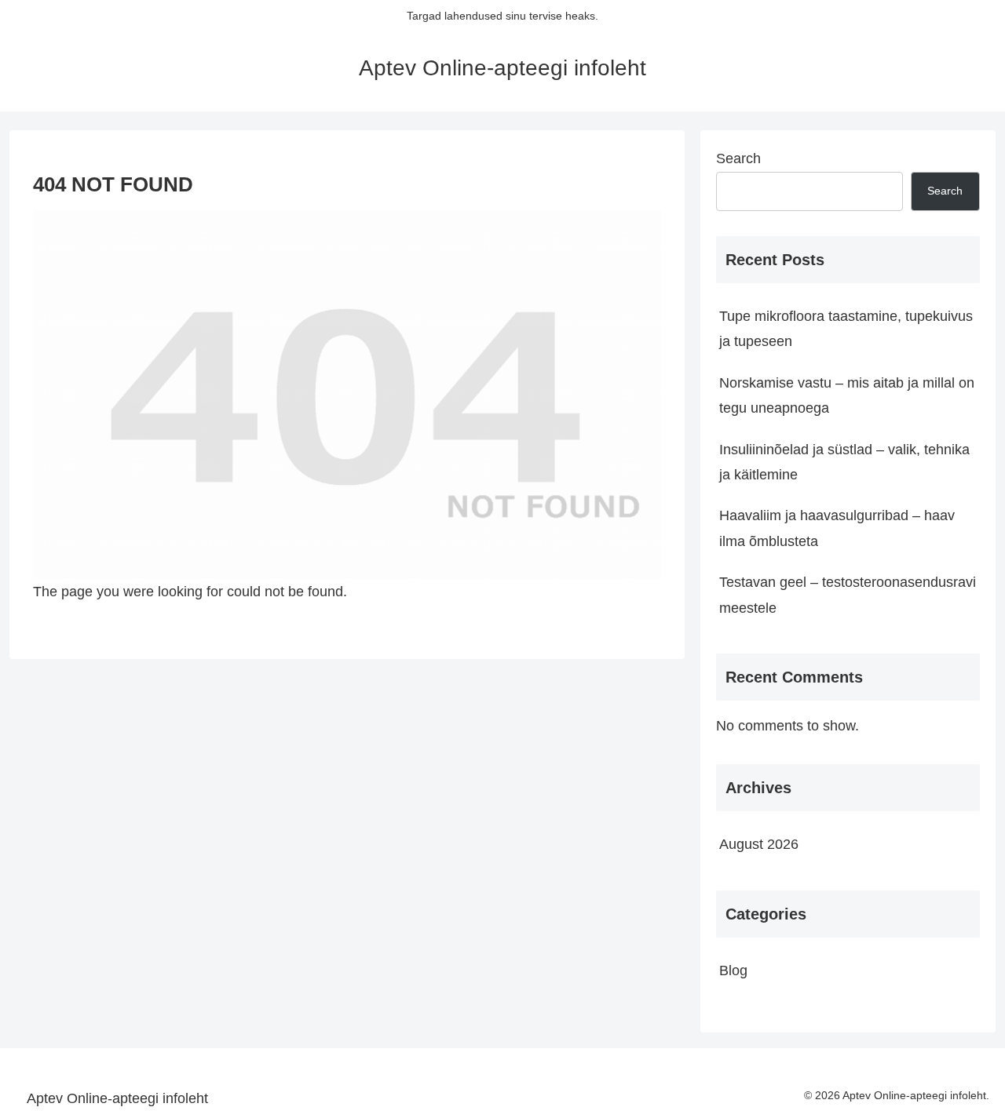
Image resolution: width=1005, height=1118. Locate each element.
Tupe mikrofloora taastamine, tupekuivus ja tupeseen (846, 328)
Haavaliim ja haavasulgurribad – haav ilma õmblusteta (837, 528)
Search (738, 158)
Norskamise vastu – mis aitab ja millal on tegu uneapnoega (846, 395)
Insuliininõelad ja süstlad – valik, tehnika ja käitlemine (844, 462)
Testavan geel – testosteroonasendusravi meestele (847, 594)
